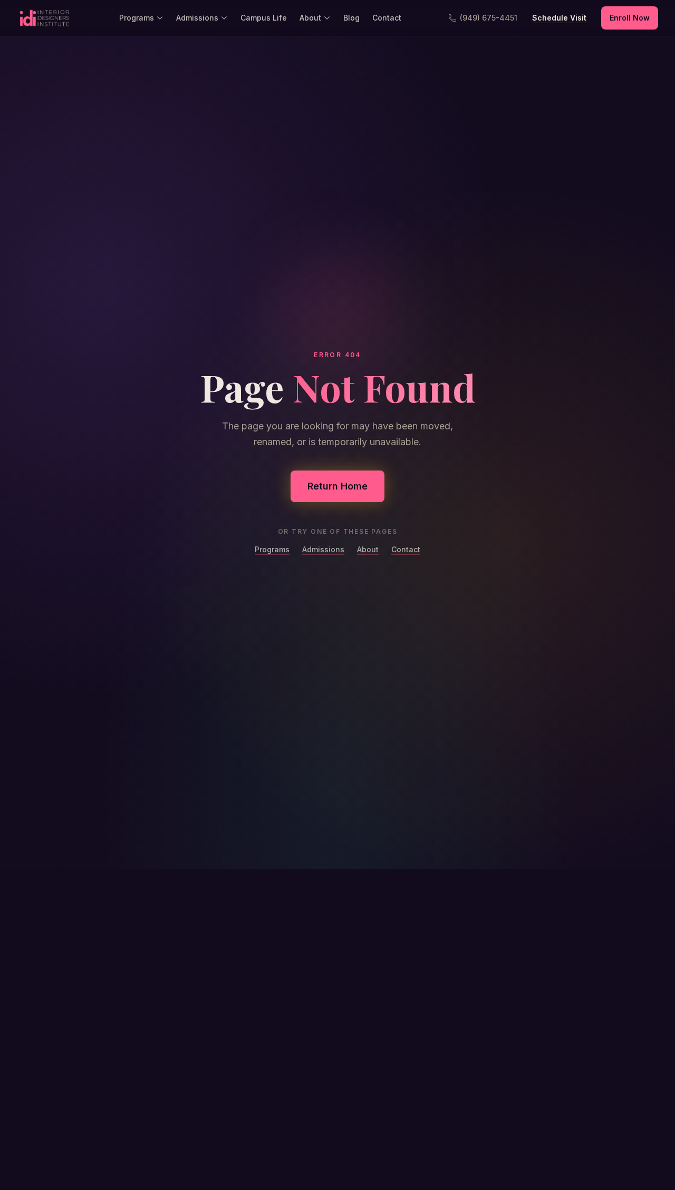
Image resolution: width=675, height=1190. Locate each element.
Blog (351, 17)
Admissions (197, 17)
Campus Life (263, 17)
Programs (136, 17)
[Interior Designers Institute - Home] (44, 18)
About (310, 17)
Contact (386, 17)
